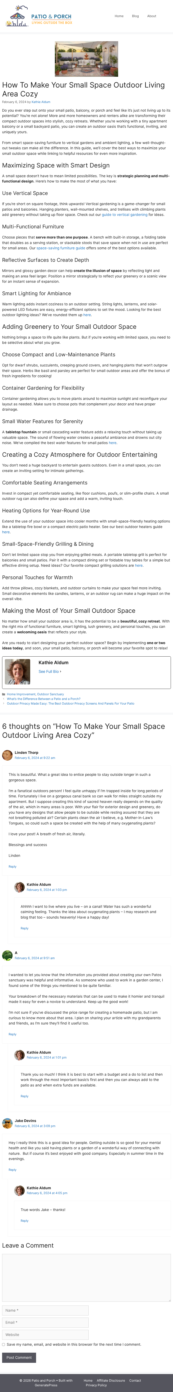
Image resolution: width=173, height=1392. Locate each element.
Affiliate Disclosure (111, 1380)
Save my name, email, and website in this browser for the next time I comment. (74, 1344)
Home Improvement (21, 694)
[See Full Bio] (60, 671)
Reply (12, 866)
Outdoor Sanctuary (50, 694)
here (87, 315)
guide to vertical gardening (124, 215)
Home (119, 16)
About (151, 16)
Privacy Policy (96, 1385)
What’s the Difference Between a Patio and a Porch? (43, 699)
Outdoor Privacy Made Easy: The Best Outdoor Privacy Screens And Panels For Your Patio (70, 703)
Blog (135, 16)
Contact (135, 1380)
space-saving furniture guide (60, 248)
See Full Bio (49, 671)
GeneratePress (46, 1385)
